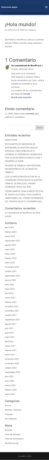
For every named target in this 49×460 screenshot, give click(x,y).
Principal (9, 414)
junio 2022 (9, 284)
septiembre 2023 (12, 241)
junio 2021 (9, 333)
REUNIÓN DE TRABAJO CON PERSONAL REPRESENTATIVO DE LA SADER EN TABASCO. (23, 169)
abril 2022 (9, 293)
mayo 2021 (10, 337)
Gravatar (26, 94)
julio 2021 (9, 328)
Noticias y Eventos (13, 410)
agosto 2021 (10, 324)
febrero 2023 (10, 258)
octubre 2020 (11, 368)
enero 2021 (10, 355)
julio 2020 (9, 376)
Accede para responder (21, 97)
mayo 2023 (10, 249)
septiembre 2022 (12, 276)
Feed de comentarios (14, 439)
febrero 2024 (10, 232)
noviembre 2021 (12, 311)
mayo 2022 (10, 289)
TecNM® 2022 (24, 456)
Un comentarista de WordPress (26, 65)
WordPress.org (11, 443)
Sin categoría (30, 30)
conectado (29, 113)
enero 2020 (10, 394)
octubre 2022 (11, 271)
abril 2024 (9, 227)
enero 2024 (10, 236)
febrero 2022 (10, 302)
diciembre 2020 (12, 359)
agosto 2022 (10, 280)
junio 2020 (9, 381)
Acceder (8, 430)
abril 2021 (9, 341)
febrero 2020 (10, 390)
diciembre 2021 (12, 306)
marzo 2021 (10, 346)
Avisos (8, 405)
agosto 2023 (10, 245)
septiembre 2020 (12, 372)
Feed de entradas (12, 434)
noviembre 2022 (12, 267)
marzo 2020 (10, 385)
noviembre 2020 (12, 363)
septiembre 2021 (12, 319)
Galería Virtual (11, 140)
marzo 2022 (10, 298)
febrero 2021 (10, 350)
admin (10, 30)
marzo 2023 (10, 254)
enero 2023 (10, 262)
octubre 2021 (11, 315)
